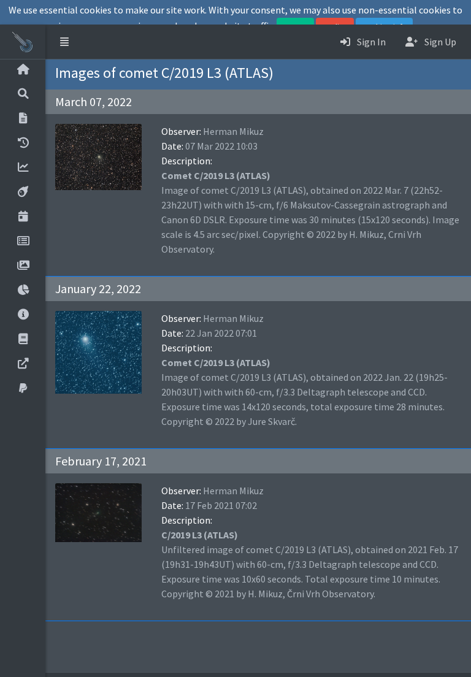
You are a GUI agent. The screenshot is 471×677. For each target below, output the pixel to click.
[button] (64, 41)
